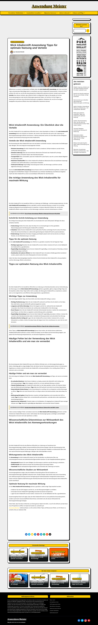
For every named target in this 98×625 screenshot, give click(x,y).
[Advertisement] (39, 28)
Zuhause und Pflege (78, 13)
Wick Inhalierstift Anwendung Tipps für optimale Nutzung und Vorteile (33, 46)
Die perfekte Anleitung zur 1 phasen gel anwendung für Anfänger (18, 583)
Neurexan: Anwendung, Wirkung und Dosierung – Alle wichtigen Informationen (81, 151)
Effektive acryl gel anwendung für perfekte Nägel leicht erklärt (79, 583)
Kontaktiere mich (54, 602)
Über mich (52, 600)
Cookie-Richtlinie (54, 610)
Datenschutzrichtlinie (55, 608)
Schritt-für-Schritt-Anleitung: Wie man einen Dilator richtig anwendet (81, 95)
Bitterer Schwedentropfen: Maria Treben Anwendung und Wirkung (81, 144)
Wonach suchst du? (81, 25)
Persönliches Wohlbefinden (16, 13)
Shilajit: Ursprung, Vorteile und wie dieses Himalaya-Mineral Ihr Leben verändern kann (81, 88)
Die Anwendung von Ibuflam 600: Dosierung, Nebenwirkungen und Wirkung (81, 101)
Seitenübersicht (54, 612)
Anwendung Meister (49, 6)
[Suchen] (87, 30)
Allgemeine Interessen (50, 13)
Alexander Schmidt (19, 51)
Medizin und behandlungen (17, 41)
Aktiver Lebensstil (64, 13)
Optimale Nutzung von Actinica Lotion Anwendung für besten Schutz (57, 556)
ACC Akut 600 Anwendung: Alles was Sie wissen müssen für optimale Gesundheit (17, 556)
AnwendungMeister (14, 507)
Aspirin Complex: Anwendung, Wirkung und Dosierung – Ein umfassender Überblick (81, 108)
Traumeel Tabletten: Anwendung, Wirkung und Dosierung (80, 130)
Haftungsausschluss (55, 604)
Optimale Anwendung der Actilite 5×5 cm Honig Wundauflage (38, 557)
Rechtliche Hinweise (55, 606)
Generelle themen (16, 578)
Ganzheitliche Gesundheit (34, 13)
